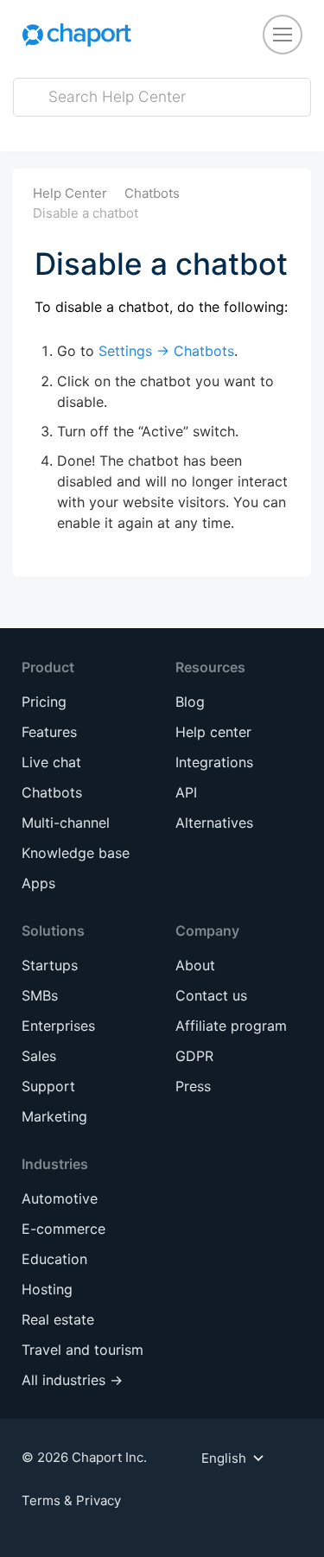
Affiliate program (231, 1025)
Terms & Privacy (71, 1500)
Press (193, 1086)
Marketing (54, 1116)
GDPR (194, 1055)
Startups (50, 965)
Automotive (60, 1198)
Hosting (47, 1289)
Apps (38, 883)
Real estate (58, 1319)
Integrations (214, 762)
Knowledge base (76, 852)
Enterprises (58, 1025)
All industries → (72, 1380)
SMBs (40, 995)
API (186, 792)
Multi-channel (66, 822)
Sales (39, 1055)
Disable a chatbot (85, 213)
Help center (213, 731)
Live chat (51, 762)
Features (49, 731)
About (195, 965)
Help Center (70, 193)
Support (48, 1086)
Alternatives (214, 822)
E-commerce (63, 1228)
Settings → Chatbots (166, 350)
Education (54, 1259)
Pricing (44, 701)
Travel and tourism (82, 1349)
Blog (190, 701)
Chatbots (152, 193)
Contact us (211, 995)
